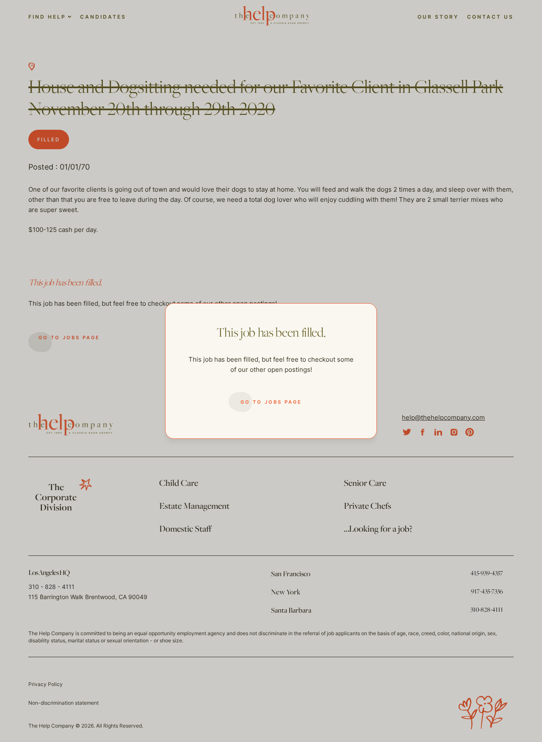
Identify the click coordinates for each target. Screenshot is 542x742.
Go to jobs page (271, 402)
